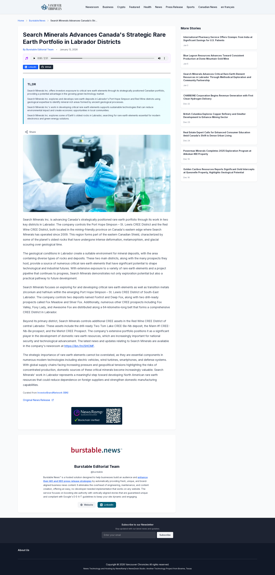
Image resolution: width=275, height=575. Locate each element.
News (158, 7)
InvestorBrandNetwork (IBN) (52, 392)
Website (88, 504)
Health (147, 7)
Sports (190, 7)
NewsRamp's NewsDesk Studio (130, 568)
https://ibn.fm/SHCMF (79, 346)
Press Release (174, 7)
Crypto (121, 7)
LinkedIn (32, 67)
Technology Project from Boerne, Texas (173, 568)
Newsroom (92, 7)
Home (21, 20)
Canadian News (207, 7)
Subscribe (165, 535)
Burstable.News (37, 20)
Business (108, 7)
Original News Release (36, 400)
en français (227, 7)
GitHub (48, 67)
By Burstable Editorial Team (38, 49)
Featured (134, 7)
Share (32, 132)
